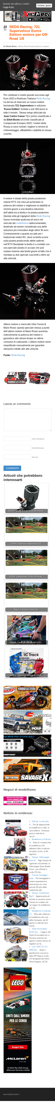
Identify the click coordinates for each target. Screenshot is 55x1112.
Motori (20, 46)
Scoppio (45, 46)
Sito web (35, 457)
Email (38, 448)
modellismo (22, 223)
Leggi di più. (8, 7)
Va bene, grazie (44, 5)
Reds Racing (43, 98)
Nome (38, 439)
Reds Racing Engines (33, 46)
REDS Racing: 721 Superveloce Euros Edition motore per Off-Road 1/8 (28, 32)
